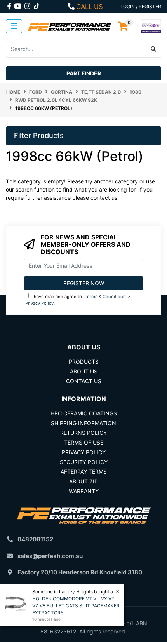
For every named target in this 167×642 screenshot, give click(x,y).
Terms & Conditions (105, 296)
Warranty (84, 491)
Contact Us (83, 381)
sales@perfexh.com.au (50, 556)
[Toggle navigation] (14, 26)
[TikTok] (36, 4)
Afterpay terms (84, 471)
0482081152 (35, 539)
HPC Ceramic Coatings (83, 413)
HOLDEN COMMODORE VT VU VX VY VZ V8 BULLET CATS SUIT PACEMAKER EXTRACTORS (76, 606)
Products (84, 361)
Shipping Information (83, 423)
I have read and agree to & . (78, 300)
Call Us (89, 6)
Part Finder (83, 73)
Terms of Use (83, 442)
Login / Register (140, 6)
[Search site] (153, 49)
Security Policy (84, 462)
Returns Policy (83, 432)
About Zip (83, 481)
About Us (83, 371)
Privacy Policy (39, 303)
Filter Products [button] (39, 135)
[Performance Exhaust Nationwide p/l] (69, 26)
